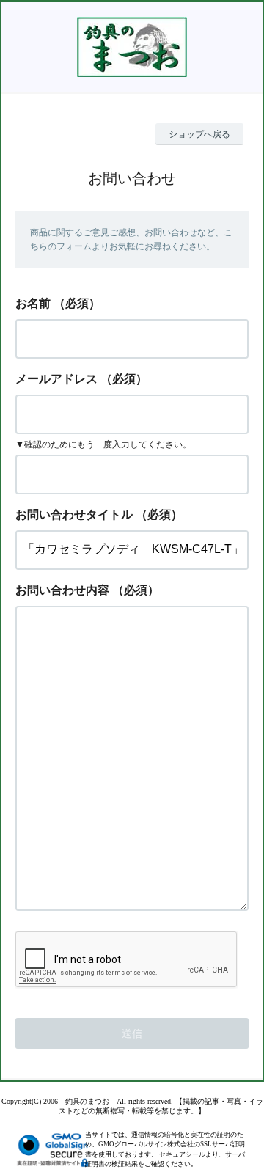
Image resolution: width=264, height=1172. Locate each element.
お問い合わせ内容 (62, 590)
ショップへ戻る (199, 134)
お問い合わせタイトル (74, 514)
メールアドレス (56, 379)
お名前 (33, 303)
